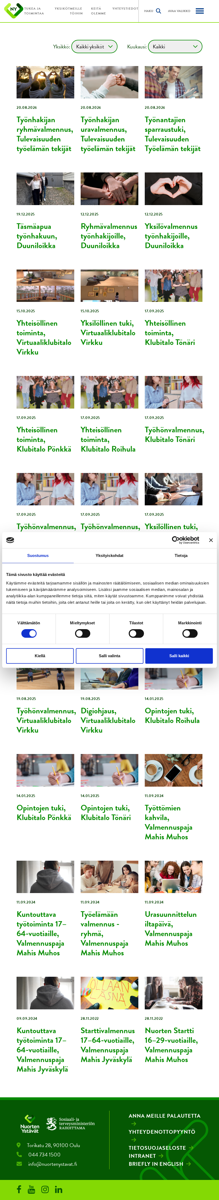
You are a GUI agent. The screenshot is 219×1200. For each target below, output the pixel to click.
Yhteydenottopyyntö (162, 1132)
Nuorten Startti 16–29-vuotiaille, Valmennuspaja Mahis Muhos (171, 1045)
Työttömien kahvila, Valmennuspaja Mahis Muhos (169, 822)
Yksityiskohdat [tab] (109, 555)
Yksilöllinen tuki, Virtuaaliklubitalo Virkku (108, 332)
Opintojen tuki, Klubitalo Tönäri (106, 812)
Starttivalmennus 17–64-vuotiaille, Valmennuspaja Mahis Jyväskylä (108, 1045)
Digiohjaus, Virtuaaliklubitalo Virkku (108, 720)
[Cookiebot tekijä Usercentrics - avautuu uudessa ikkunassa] (175, 540)
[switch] (82, 633)
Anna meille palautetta (165, 1116)
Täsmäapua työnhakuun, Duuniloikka (37, 235)
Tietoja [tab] (181, 555)
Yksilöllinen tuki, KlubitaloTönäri (171, 531)
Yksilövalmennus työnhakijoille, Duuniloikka (171, 235)
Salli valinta (109, 655)
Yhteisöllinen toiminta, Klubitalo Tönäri (170, 332)
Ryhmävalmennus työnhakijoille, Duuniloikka (109, 235)
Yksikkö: (61, 47)
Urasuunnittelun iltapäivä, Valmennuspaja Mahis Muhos (171, 928)
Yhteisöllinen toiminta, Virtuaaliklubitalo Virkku (44, 337)
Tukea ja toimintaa (34, 11)
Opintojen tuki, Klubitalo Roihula (172, 715)
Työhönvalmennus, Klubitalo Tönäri (174, 434)
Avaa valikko (179, 11)
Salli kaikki (179, 655)
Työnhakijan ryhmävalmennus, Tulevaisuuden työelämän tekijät (45, 134)
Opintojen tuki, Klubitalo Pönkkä (44, 812)
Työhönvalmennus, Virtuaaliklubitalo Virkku (46, 720)
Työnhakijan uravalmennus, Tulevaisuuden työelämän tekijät (108, 134)
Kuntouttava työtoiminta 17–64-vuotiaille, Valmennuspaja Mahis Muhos (42, 933)
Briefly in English (156, 1164)
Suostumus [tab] (38, 555)
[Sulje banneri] (211, 540)
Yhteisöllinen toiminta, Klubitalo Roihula (108, 439)
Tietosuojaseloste (157, 1148)
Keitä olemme (98, 11)
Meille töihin (76, 11)
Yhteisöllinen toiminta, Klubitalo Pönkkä (44, 439)
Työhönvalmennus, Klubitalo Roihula (110, 531)
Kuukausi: (137, 47)
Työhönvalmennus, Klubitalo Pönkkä (46, 531)
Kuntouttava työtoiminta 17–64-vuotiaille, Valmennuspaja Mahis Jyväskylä (42, 1050)
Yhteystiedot (125, 8)
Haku (148, 11)
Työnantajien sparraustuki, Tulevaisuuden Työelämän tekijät (173, 134)
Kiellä (40, 655)
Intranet (142, 1156)
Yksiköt (62, 8)
